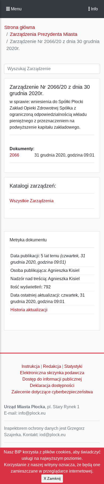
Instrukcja (31, 366)
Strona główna (19, 27)
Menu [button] (16, 9)
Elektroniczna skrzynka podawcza (52, 373)
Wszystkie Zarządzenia (32, 201)
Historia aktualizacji (28, 310)
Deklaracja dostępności (52, 385)
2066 (14, 155)
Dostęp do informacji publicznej (52, 379)
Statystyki (73, 366)
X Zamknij (52, 478)
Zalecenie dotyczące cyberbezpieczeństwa (52, 392)
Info (94, 9)
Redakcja (52, 366)
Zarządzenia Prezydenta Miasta (43, 34)
